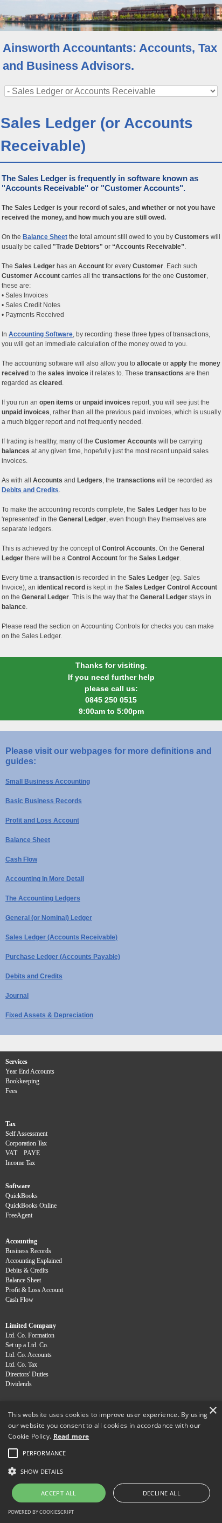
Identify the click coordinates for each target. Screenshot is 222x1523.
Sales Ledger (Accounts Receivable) (61, 937)
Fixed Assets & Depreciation (49, 1015)
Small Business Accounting (47, 781)
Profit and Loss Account (42, 820)
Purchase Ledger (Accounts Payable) (62, 957)
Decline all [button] (162, 1493)
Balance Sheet (27, 840)
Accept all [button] (59, 1493)
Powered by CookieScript (41, 1511)
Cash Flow (21, 859)
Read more (71, 1436)
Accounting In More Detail (44, 879)
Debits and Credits (34, 976)
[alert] (111, 1462)
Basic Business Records (43, 801)
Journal (17, 995)
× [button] (213, 1411)
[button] (44, 1453)
